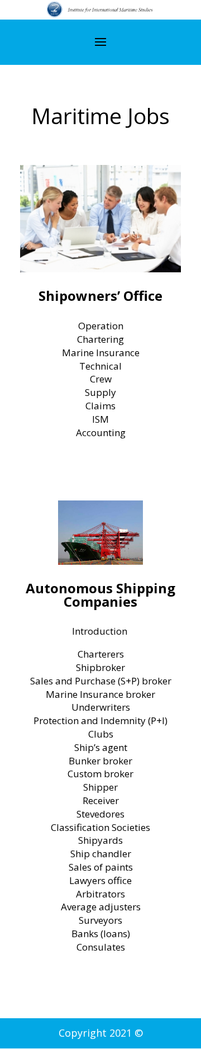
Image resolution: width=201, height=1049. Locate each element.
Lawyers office (100, 880)
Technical (100, 366)
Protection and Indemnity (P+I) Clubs (101, 727)
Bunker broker (100, 760)
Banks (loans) (100, 933)
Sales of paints (101, 867)
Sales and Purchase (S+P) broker (100, 680)
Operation (100, 325)
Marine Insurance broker (100, 694)
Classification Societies (100, 827)
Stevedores (100, 813)
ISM (100, 419)
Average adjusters (101, 906)
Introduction (101, 631)
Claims (100, 405)
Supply (100, 392)
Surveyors (100, 920)
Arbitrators (100, 893)
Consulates (100, 947)
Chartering (100, 339)
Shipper (100, 787)
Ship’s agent (100, 747)
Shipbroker (100, 667)
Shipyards (100, 840)
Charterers (101, 654)
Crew (101, 378)
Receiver (101, 800)
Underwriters (100, 707)
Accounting (101, 432)
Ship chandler (100, 853)
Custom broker (100, 773)
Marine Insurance (101, 352)
